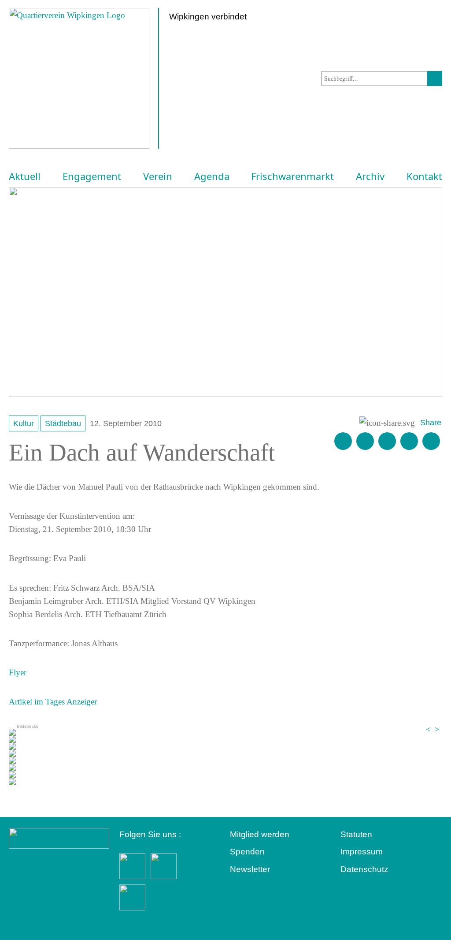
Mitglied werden (259, 834)
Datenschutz (364, 869)
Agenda (211, 176)
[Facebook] (365, 441)
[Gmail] (343, 441)
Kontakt (424, 176)
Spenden (247, 851)
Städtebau (63, 423)
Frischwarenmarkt (292, 176)
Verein (157, 176)
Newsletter (250, 869)
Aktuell (25, 176)
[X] (387, 441)
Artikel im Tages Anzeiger (53, 701)
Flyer (17, 672)
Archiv (370, 176)
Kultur (23, 423)
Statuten (356, 834)
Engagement (92, 176)
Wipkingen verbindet (208, 16)
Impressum (361, 851)
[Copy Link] (431, 441)
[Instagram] (409, 441)
